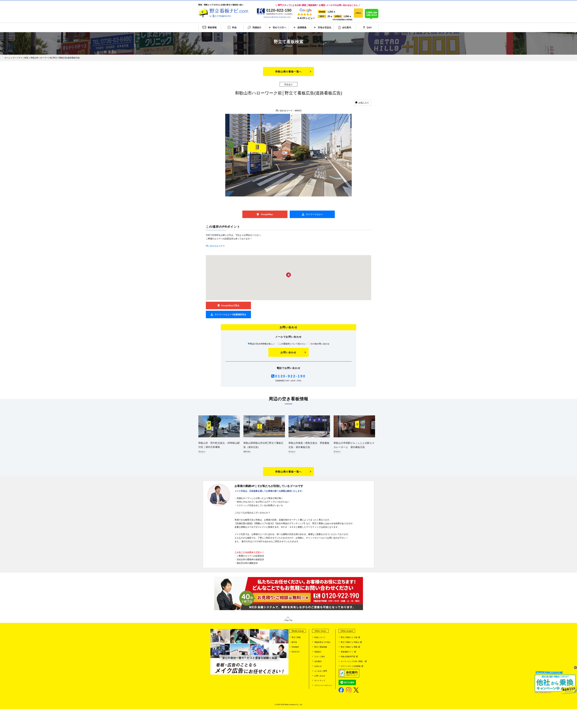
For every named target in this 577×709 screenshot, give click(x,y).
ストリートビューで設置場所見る (230, 314)
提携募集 (302, 27)
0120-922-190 (290, 376)
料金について (319, 637)
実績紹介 (256, 27)
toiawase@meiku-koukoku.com (277, 17)
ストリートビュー (314, 214)
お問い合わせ (288, 352)
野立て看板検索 (320, 647)
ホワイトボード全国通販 (351, 666)
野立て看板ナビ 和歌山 (350, 642)
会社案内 (346, 27)
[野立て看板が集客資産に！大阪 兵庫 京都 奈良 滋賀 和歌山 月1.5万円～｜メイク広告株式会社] (223, 12)
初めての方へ (279, 27)
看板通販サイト (347, 652)
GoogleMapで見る (230, 305)
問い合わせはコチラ (215, 246)
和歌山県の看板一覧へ (288, 71)
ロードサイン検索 (20, 58)
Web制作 (295, 647)
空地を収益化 (324, 27)
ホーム (7, 58)
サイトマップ (319, 681)
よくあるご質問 (320, 671)
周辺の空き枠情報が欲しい (262, 344)
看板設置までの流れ (322, 642)
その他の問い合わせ (319, 344)
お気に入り (363, 103)
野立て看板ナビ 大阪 (349, 637)
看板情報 (212, 27)
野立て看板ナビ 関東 (349, 647)
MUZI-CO (295, 652)
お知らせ (318, 666)
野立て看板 (296, 637)
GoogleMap (266, 214)
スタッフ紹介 (319, 657)
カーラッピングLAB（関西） (353, 661)
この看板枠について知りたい (292, 344)
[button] (306, 14)
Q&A (369, 27)
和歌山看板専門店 (348, 657)
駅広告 (294, 642)
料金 (234, 27)
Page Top (288, 620)
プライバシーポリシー (323, 685)
